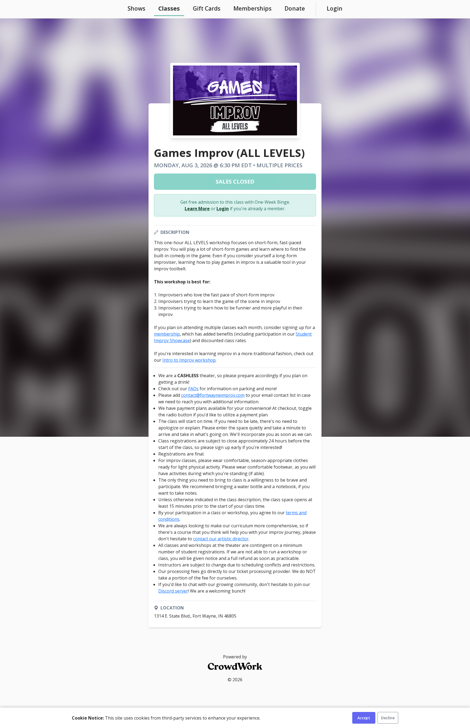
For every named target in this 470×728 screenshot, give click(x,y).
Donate (295, 8)
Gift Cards (206, 8)
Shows (136, 8)
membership (167, 334)
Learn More (197, 209)
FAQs (193, 389)
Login (334, 8)
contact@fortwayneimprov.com (213, 395)
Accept (363, 717)
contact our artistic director (221, 539)
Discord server (173, 591)
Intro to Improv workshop (189, 360)
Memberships (252, 8)
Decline (388, 717)
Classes (169, 8)
